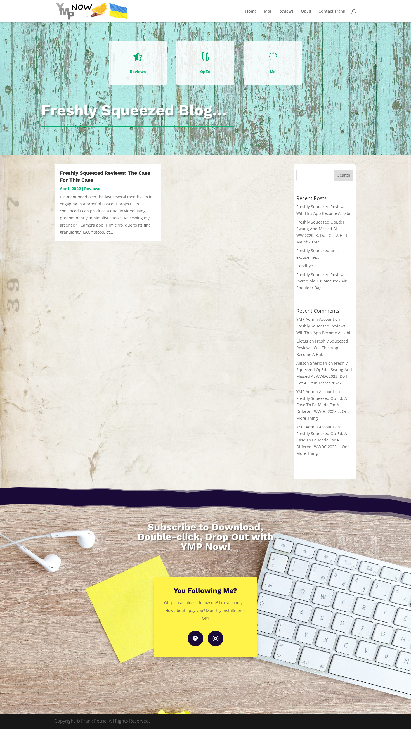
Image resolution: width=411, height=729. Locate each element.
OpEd (306, 11)
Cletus (302, 341)
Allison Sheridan (311, 363)
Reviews (286, 11)
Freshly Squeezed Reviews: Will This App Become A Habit (322, 347)
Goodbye (304, 266)
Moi (267, 11)
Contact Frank (331, 11)
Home (251, 11)
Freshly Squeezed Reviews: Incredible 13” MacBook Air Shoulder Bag (321, 281)
